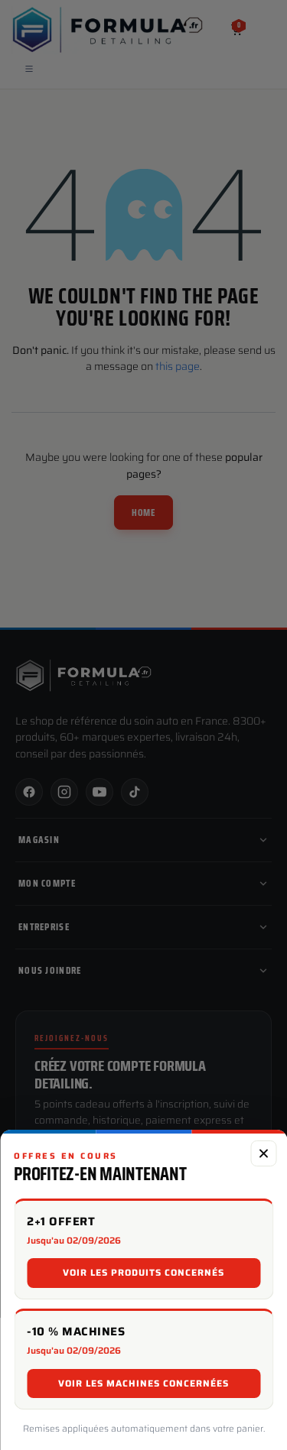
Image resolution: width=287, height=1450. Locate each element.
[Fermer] (263, 1153)
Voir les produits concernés (143, 1272)
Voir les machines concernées (143, 1383)
